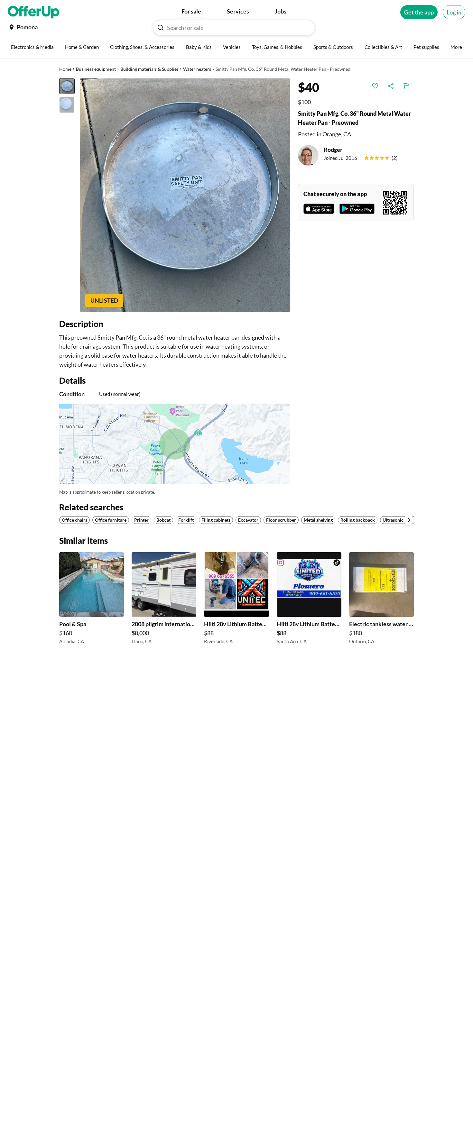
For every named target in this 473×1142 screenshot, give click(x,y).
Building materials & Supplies (149, 69)
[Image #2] (67, 105)
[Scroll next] (408, 520)
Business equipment (96, 69)
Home (65, 69)
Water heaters (197, 69)
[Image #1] (67, 86)
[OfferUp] (33, 12)
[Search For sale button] (160, 28)
